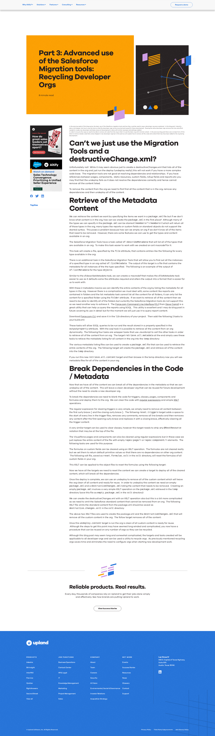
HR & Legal (62, 673)
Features (53, 4)
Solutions (41, 4)
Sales (60, 699)
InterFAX (29, 673)
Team (92, 667)
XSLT (176, 400)
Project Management (67, 693)
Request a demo (181, 5)
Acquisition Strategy (98, 699)
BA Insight (30, 667)
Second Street (32, 693)
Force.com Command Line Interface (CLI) (137, 304)
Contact (125, 688)
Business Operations (66, 662)
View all (29, 699)
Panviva (29, 678)
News (124, 678)
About (92, 662)
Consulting (66, 4)
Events (125, 662)
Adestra (29, 662)
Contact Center (64, 667)
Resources (80, 4)
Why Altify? (27, 4)
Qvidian (29, 683)
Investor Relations (97, 693)
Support (125, 693)
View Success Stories (107, 608)
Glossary (126, 683)
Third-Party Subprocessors (163, 730)
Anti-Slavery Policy (182, 730)
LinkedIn (160, 671)
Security (93, 678)
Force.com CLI (88, 316)
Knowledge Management (68, 683)
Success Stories (128, 667)
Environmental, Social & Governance (105, 688)
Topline (34, 205)
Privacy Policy (146, 730)
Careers (93, 673)
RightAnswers (32, 688)
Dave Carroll (172, 304)
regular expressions (150, 400)
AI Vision (93, 683)
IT (59, 678)
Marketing (62, 688)
